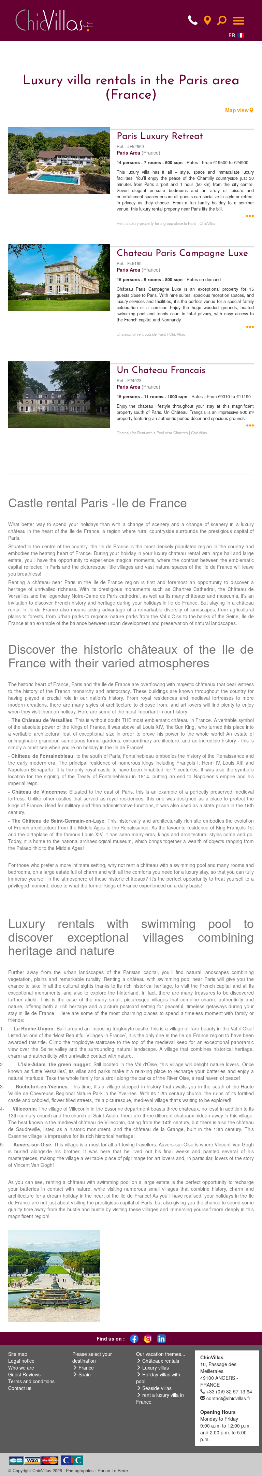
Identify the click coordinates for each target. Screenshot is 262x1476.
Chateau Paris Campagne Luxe (182, 253)
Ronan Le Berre (113, 1470)
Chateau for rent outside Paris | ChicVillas (151, 334)
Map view (237, 110)
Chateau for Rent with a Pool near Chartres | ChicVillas (162, 432)
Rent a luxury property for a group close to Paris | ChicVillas (166, 223)
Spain (84, 1374)
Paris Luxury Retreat (160, 136)
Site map (17, 1353)
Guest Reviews (24, 1374)
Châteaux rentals (160, 1360)
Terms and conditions (31, 1381)
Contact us (19, 1388)
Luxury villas (155, 1367)
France (86, 1367)
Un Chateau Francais (161, 370)
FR (232, 35)
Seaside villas (157, 1388)
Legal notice (21, 1360)
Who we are (21, 1367)
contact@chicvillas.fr (228, 1398)
